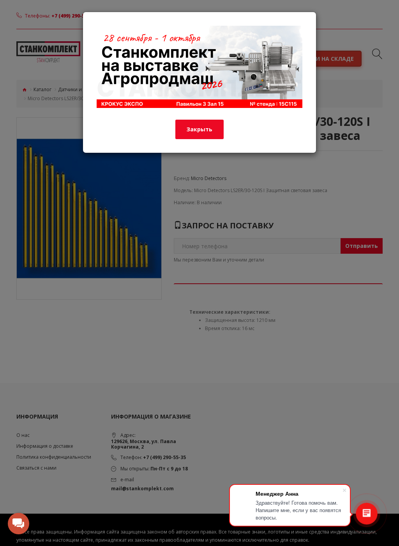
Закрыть (199, 129)
